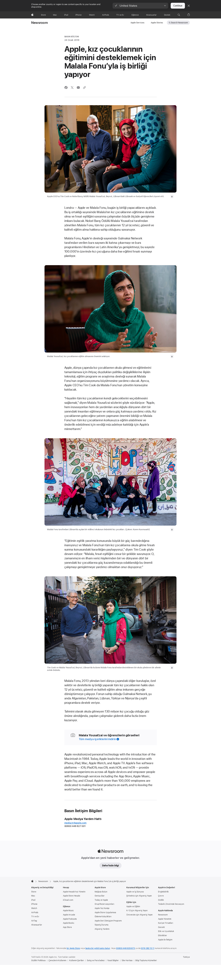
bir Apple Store (73, 948)
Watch (34, 908)
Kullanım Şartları (76, 960)
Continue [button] (177, 5)
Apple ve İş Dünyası (135, 892)
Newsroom (39, 23)
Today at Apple (101, 900)
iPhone (34, 904)
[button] (140, 5)
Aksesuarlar (36, 925)
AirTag (34, 921)
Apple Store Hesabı (71, 896)
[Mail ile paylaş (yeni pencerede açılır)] (78, 87)
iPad (33, 900)
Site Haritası (127, 960)
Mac (33, 896)
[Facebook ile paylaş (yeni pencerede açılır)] (66, 87)
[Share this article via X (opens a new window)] (72, 87)
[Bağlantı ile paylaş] (84, 87)
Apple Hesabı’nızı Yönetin (74, 892)
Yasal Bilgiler (113, 960)
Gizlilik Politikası (38, 960)
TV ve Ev (35, 916)
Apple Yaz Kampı (102, 908)
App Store (67, 927)
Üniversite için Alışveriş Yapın (139, 915)
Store (33, 892)
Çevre (161, 896)
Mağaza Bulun (101, 892)
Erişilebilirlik (163, 892)
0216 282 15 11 (147, 948)
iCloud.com (68, 900)
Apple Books (68, 923)
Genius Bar (100, 896)
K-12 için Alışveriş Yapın (137, 910)
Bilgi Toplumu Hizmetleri (146, 960)
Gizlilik (161, 900)
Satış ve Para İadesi (96, 960)
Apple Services (137, 23)
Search (179, 23)
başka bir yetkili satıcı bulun (97, 948)
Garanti (161, 927)
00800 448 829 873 (125, 948)
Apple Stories (157, 23)
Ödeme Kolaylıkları (103, 916)
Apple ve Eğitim (133, 906)
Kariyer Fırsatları (165, 923)
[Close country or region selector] (188, 5)
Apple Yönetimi (164, 919)
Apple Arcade (69, 915)
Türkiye (186, 957)
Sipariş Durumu (101, 925)
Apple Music (68, 910)
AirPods (34, 912)
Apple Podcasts (70, 919)
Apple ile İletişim (165, 940)
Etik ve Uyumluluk (166, 931)
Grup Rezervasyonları (104, 904)
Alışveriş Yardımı (102, 929)
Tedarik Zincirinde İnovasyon (171, 904)
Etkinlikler (162, 935)
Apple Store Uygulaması (105, 912)
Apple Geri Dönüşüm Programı (108, 921)
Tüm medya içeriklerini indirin (97, 739)
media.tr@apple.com (75, 823)
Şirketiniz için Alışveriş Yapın (139, 896)
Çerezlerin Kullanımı (57, 960)
